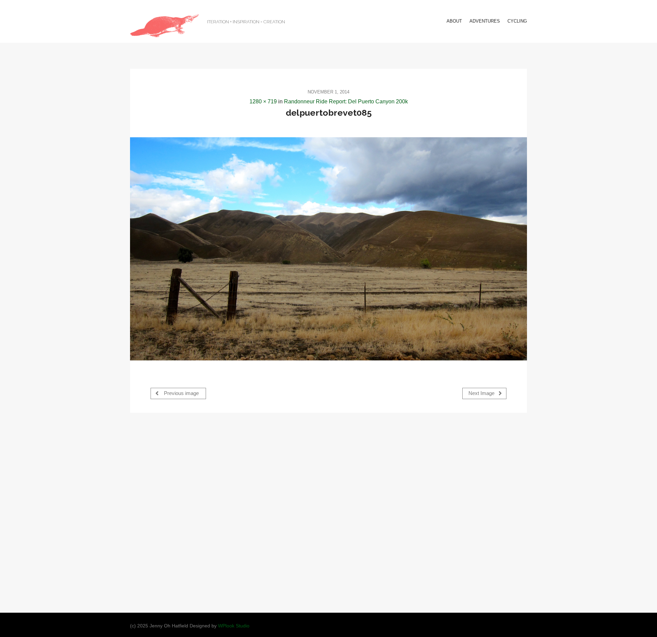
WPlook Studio (233, 625)
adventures (484, 21)
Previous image (181, 393)
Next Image (482, 393)
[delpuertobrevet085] (328, 248)
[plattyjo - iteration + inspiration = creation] (164, 25)
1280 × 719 (263, 101)
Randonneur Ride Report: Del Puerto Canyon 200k (346, 101)
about (454, 21)
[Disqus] (328, 512)
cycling (517, 21)
